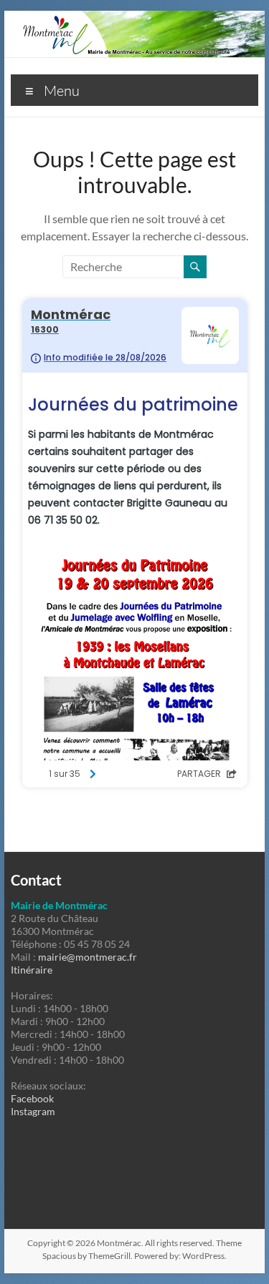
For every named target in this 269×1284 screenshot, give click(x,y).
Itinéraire (31, 970)
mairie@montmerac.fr (87, 957)
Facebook (32, 1098)
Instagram (33, 1111)
